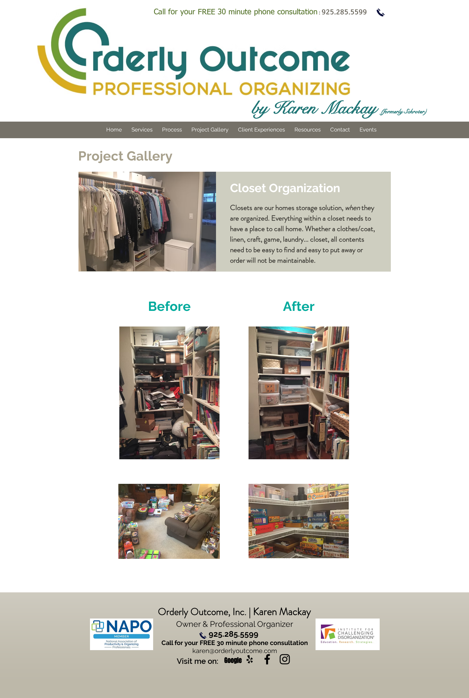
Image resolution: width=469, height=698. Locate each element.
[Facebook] (267, 659)
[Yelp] (250, 659)
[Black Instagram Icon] (285, 659)
